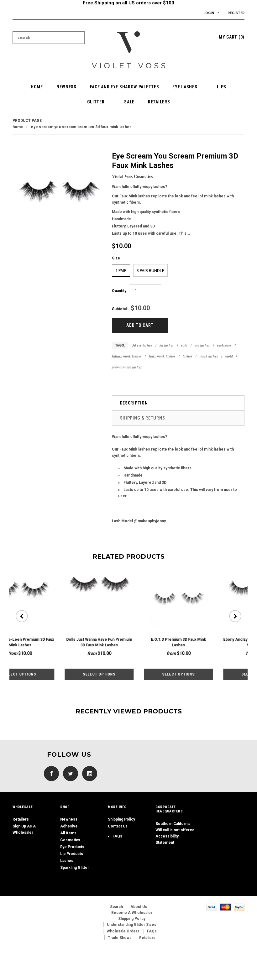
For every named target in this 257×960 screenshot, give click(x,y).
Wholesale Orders (123, 931)
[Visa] (211, 907)
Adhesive (69, 826)
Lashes (66, 860)
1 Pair (121, 270)
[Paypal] (239, 907)
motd (229, 356)
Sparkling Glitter (74, 867)
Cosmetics (70, 840)
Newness (68, 819)
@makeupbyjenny (150, 521)
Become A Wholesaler (131, 912)
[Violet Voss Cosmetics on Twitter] (69, 773)
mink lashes (209, 356)
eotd (184, 345)
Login (208, 13)
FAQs (117, 836)
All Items (68, 833)
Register (236, 13)
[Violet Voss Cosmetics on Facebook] (50, 773)
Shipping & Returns (142, 417)
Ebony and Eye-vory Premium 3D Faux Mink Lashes (205, 642)
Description (134, 402)
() (231, 36)
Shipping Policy (121, 819)
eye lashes (202, 345)
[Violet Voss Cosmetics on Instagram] (88, 773)
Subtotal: (120, 309)
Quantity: (119, 291)
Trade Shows (120, 938)
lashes (187, 356)
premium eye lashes (127, 367)
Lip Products (71, 854)
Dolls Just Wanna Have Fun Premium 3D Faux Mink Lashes (47, 642)
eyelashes (224, 345)
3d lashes (167, 345)
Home (18, 127)
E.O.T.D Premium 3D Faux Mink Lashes (126, 642)
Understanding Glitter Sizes (131, 924)
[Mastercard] (225, 907)
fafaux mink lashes (127, 356)
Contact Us (118, 826)
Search (116, 907)
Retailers (21, 819)
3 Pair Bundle (150, 270)
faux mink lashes (162, 356)
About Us (138, 907)
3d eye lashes (142, 345)
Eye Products (72, 847)
